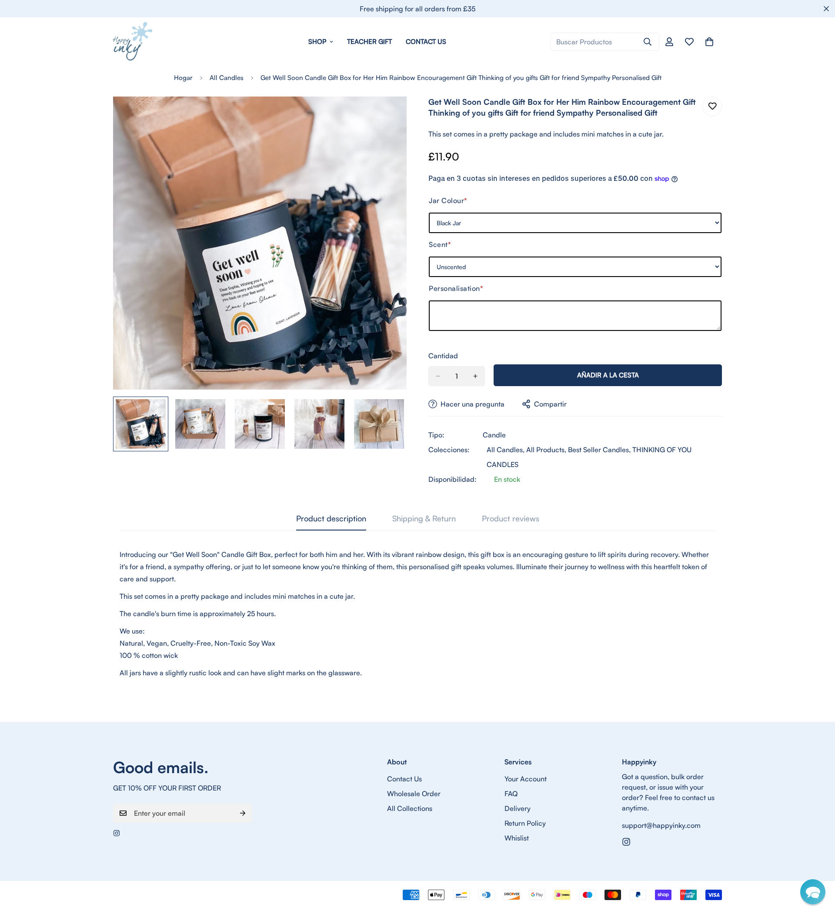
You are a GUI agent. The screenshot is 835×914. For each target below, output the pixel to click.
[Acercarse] (388, 115)
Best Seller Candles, (599, 449)
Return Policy (525, 823)
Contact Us (426, 41)
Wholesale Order (414, 793)
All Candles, (505, 449)
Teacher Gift (369, 41)
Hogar (183, 77)
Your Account (525, 778)
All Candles (227, 77)
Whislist (516, 838)
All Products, (546, 449)
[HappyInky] (132, 41)
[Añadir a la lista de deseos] (712, 106)
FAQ (511, 793)
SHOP (317, 41)
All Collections (409, 808)
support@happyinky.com (661, 825)
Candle (494, 434)
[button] (812, 891)
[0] (709, 42)
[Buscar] (647, 41)
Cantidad (443, 355)
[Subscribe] (242, 813)
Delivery (517, 808)
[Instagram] (116, 833)
